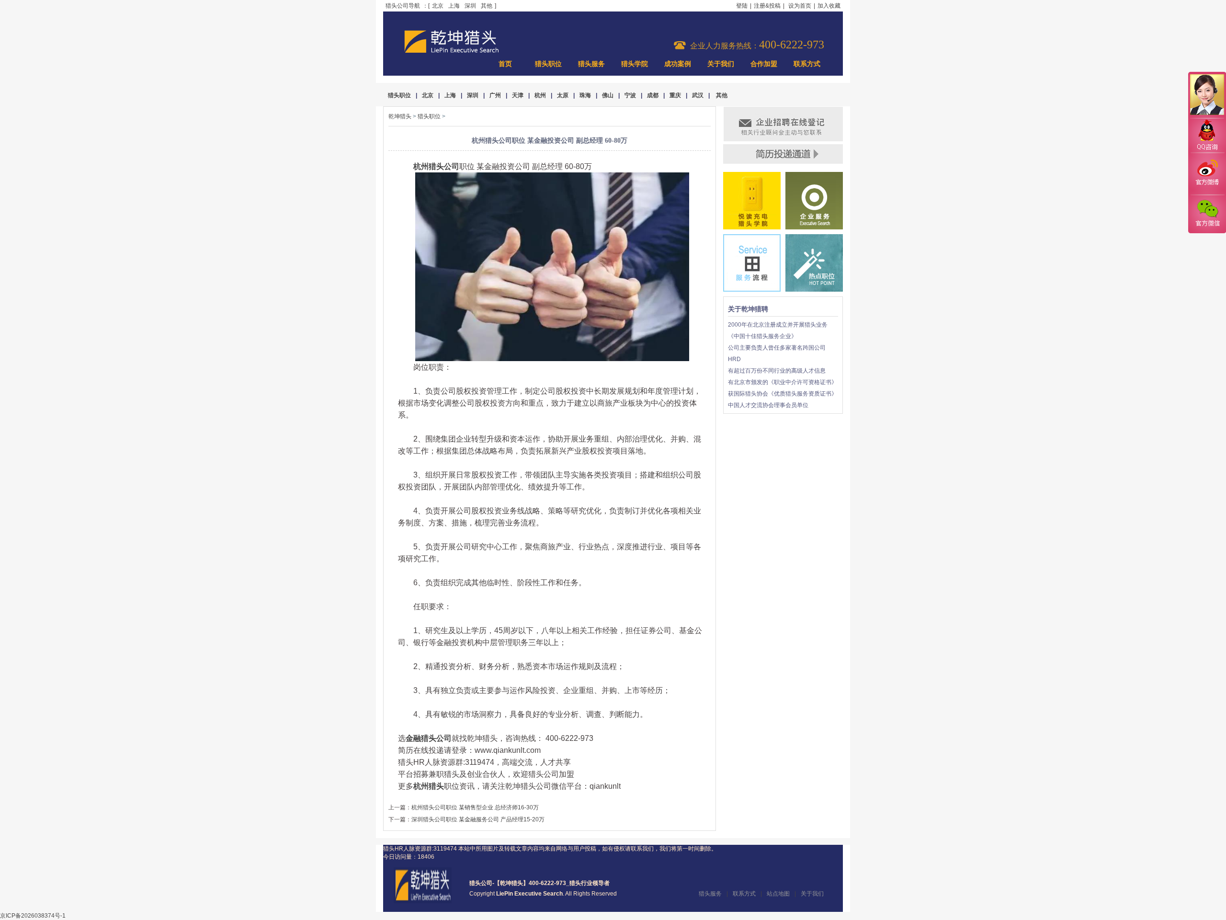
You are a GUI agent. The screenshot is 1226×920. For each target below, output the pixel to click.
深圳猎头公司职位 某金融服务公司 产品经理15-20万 (478, 819)
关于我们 (720, 64)
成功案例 (677, 64)
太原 (562, 95)
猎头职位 (548, 64)
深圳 (470, 5)
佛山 (607, 95)
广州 (495, 95)
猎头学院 (634, 64)
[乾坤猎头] (423, 901)
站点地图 (778, 893)
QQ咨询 (1207, 136)
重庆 (675, 95)
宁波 (630, 95)
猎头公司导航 (403, 5)
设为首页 (799, 5)
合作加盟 (763, 64)
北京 (437, 5)
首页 (505, 64)
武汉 (698, 95)
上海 (454, 5)
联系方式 (807, 64)
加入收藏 (828, 5)
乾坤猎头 (399, 116)
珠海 (585, 95)
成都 (652, 95)
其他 (486, 5)
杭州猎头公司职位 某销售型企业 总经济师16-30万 (475, 807)
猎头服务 (591, 64)
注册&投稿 (767, 5)
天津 (517, 95)
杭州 (540, 95)
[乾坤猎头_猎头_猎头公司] (451, 51)
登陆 (742, 5)
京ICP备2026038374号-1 (33, 915)
